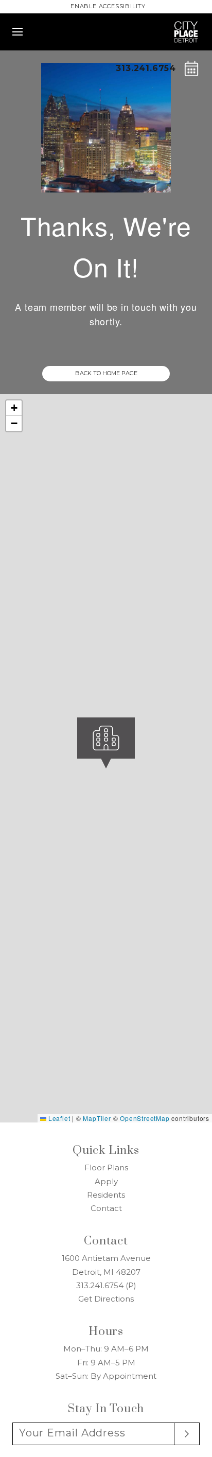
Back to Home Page (106, 373)
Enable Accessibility (108, 6)
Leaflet (58, 1118)
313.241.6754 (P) (106, 1285)
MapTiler (97, 1118)
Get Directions (106, 1299)
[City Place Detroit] (186, 25)
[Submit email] (187, 1434)
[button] (135, 779)
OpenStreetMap (144, 1118)
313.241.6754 (146, 68)
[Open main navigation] (17, 32)
